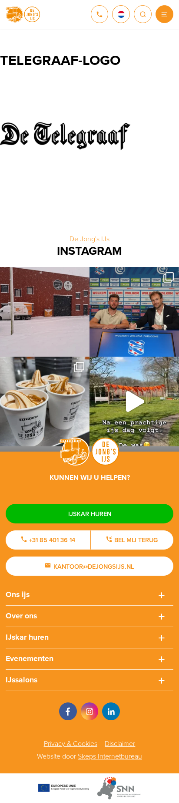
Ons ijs (18, 594)
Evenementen (29, 658)
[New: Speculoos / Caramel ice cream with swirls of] (45, 401)
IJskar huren (89, 513)
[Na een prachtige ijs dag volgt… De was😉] (134, 401)
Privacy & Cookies (70, 743)
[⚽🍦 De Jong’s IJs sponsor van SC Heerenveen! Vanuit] (134, 312)
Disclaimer (120, 743)
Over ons (21, 615)
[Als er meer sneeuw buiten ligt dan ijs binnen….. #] (45, 312)
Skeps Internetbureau (110, 756)
